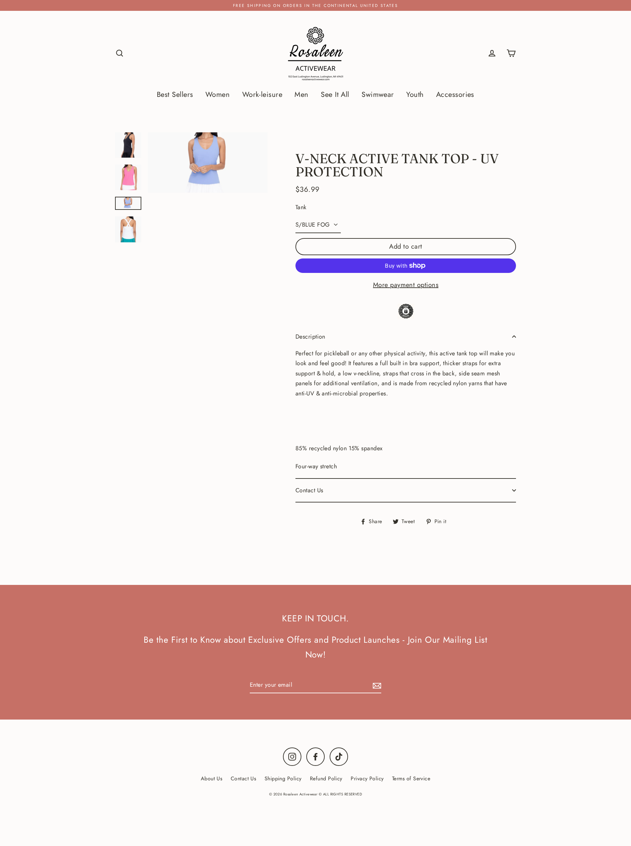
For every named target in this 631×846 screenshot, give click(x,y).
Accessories (455, 94)
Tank (301, 207)
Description (310, 336)
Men (301, 94)
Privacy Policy (367, 778)
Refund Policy (326, 778)
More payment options (405, 285)
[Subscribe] (376, 685)
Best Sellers (175, 94)
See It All (335, 94)
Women (217, 94)
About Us (211, 778)
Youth (415, 94)
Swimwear (378, 94)
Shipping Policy (283, 778)
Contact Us (309, 490)
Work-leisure (262, 94)
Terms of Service (411, 778)
